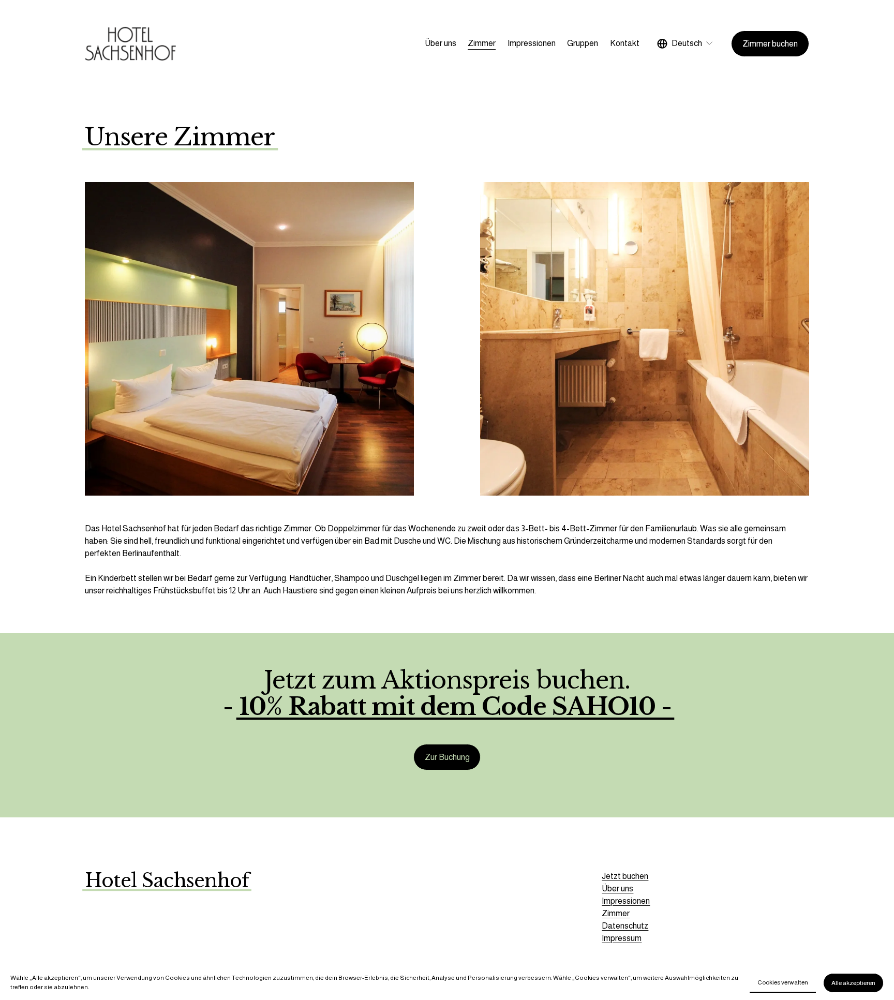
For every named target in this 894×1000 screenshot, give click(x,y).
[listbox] (685, 44)
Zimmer (482, 43)
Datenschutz (625, 925)
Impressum (622, 938)
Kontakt (624, 43)
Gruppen (582, 43)
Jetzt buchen (625, 876)
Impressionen (532, 43)
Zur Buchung (447, 757)
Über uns (440, 43)
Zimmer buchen (770, 43)
